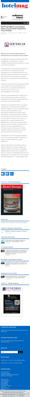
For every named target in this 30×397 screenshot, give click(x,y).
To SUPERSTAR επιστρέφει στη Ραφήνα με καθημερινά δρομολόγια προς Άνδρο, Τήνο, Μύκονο (16, 264)
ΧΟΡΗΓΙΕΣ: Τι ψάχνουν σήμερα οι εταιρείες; (16, 231)
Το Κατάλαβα (20, 396)
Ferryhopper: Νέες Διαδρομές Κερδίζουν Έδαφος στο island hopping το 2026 (15, 241)
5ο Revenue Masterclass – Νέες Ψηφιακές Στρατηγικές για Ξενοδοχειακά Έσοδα (15, 277)
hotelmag (4, 32)
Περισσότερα (11, 396)
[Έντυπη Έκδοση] (3, 174)
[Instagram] (12, 174)
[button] (25, 23)
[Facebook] (7, 174)
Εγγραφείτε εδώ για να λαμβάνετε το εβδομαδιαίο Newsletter (14, 222)
